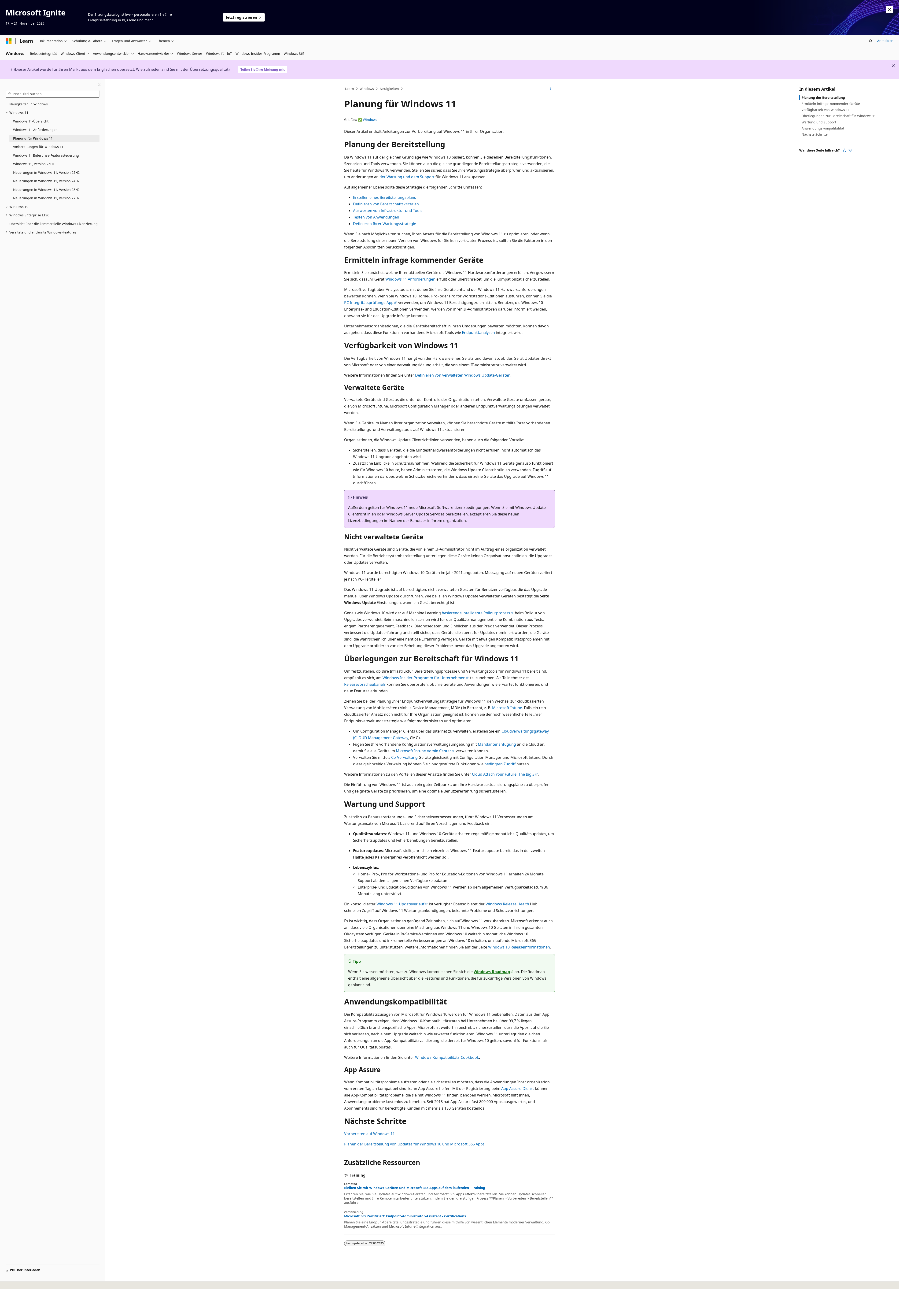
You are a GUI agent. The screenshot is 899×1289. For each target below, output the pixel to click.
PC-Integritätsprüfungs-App (369, 302)
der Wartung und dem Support (407, 176)
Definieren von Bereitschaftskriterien (386, 204)
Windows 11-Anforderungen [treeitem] (35, 129)
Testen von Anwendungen (376, 217)
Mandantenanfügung (497, 744)
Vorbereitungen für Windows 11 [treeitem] (38, 146)
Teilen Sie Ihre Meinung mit (262, 69)
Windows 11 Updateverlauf (400, 904)
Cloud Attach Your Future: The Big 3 (503, 774)
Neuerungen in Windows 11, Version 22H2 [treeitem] (46, 198)
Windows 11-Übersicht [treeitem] (30, 121)
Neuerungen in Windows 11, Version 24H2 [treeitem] (46, 181)
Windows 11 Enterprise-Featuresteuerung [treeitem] (46, 155)
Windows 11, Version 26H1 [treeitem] (34, 164)
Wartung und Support (819, 122)
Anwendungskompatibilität (823, 128)
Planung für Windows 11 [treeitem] (33, 138)
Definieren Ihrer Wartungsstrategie (384, 223)
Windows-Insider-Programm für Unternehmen (424, 677)
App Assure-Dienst (517, 1088)
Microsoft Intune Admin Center (423, 750)
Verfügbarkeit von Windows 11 (826, 109)
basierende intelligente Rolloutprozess (476, 612)
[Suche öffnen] (870, 41)
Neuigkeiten (389, 88)
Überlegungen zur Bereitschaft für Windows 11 (839, 116)
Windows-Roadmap (492, 971)
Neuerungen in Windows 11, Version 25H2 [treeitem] (46, 172)
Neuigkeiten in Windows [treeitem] (28, 104)
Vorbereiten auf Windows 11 (369, 1133)
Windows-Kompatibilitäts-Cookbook (447, 1057)
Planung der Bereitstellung (823, 97)
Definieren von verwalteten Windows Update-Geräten (462, 375)
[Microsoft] (9, 41)
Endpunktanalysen (478, 332)
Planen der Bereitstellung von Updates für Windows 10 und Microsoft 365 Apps (414, 1144)
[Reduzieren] (99, 85)
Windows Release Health (507, 904)
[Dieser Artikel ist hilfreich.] (844, 150)
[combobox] (52, 94)
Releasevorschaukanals (365, 684)
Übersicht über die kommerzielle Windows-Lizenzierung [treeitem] (53, 224)
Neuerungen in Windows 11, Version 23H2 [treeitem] (46, 189)
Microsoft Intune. (507, 707)
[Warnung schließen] (889, 9)
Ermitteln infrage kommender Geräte (831, 103)
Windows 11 (372, 119)
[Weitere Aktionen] (551, 89)
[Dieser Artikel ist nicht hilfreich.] (850, 150)
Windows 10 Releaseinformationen (519, 947)
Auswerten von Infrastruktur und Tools (387, 210)
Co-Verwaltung (404, 757)
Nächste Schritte (815, 134)
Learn (349, 88)
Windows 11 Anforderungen (410, 279)
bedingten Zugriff (500, 764)
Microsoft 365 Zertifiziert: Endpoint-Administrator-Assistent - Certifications (405, 1216)
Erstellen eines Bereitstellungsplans (384, 197)
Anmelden (885, 40)
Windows (367, 88)
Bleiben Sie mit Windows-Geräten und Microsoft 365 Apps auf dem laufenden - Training (414, 1188)
